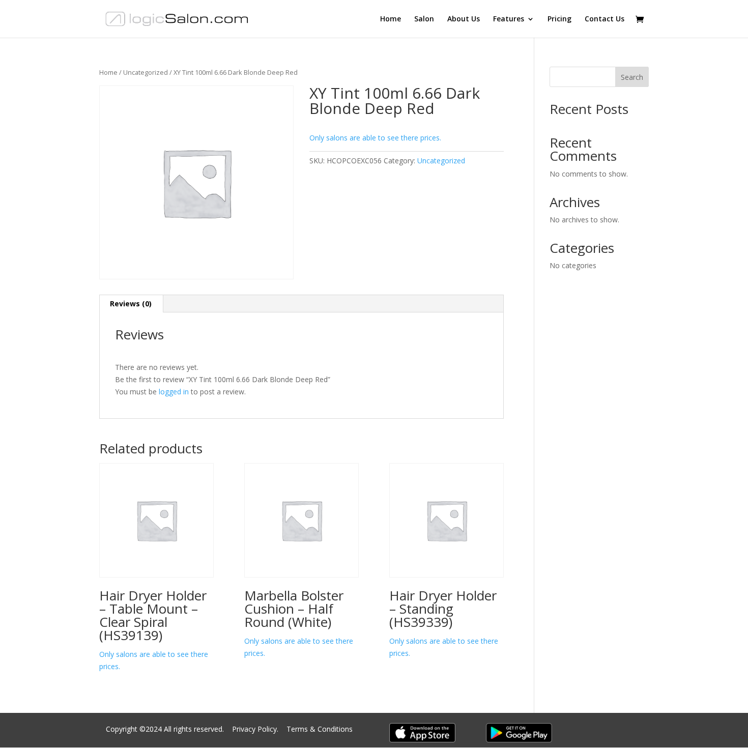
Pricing (559, 19)
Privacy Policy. (256, 729)
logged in (174, 391)
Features (508, 19)
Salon (424, 19)
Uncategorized (145, 72)
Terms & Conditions (319, 729)
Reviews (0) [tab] (131, 303)
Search (632, 77)
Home (390, 19)
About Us (463, 19)
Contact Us (604, 19)
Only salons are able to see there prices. (375, 137)
